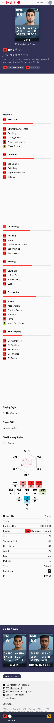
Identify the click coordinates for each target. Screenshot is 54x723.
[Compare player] (19, 50)
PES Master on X (14, 688)
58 (5, 716)
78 (49, 716)
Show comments (12, 676)
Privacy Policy (9, 698)
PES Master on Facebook (18, 685)
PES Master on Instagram (18, 691)
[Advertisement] (27, 93)
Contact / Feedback (15, 695)
